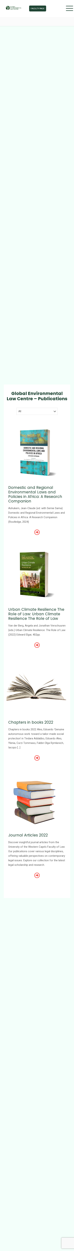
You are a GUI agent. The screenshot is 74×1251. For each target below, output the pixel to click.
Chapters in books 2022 (30, 722)
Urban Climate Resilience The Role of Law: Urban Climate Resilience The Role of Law (36, 614)
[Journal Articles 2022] (36, 800)
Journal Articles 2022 (28, 835)
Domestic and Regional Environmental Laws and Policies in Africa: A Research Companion (35, 494)
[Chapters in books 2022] (36, 687)
